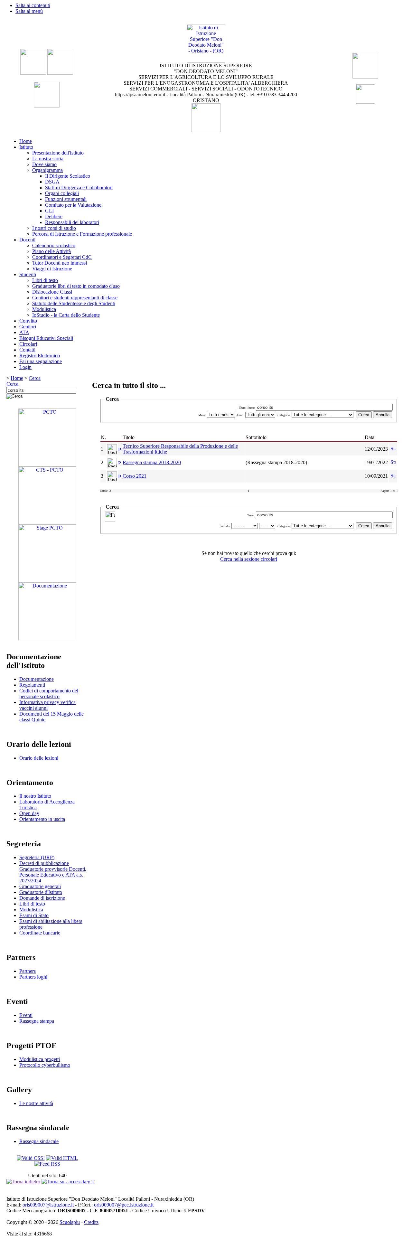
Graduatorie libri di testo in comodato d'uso (76, 286)
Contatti (27, 349)
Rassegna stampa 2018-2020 (152, 462)
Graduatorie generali (40, 886)
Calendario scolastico (53, 245)
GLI (49, 210)
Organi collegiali (62, 193)
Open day (29, 813)
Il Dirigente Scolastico (67, 176)
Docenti (27, 239)
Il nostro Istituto (35, 796)
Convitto (28, 321)
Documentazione (36, 679)
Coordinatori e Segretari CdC (62, 257)
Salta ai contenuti (32, 5)
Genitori (27, 326)
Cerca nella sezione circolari (248, 559)
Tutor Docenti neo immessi (59, 263)
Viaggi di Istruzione (52, 268)
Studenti (27, 274)
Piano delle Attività (51, 251)
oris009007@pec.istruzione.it (124, 1204)
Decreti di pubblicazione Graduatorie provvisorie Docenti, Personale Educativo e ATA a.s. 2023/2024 (52, 871)
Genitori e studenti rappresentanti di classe (74, 297)
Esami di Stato (34, 915)
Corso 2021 (134, 476)
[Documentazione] (47, 638)
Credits (91, 1222)
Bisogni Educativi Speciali (46, 338)
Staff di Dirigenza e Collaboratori (79, 187)
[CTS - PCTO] (47, 522)
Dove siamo (44, 164)
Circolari (28, 344)
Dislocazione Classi (52, 292)
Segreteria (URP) (36, 857)
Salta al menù (29, 11)
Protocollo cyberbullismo (44, 1065)
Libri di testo (45, 280)
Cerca (35, 378)
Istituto (26, 147)
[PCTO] (47, 464)
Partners (27, 971)
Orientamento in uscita (42, 819)
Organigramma (47, 170)
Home (25, 141)
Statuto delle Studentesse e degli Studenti (73, 303)
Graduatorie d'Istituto (40, 892)
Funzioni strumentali (66, 199)
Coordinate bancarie (39, 932)
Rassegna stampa (36, 1021)
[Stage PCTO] (47, 580)
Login (25, 367)
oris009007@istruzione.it (48, 1204)
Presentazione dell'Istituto (58, 152)
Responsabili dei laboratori (72, 222)
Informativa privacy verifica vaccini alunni (47, 705)
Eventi (26, 1015)
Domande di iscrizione (42, 898)
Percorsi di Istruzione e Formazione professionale (82, 234)
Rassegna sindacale (39, 1141)
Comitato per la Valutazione (73, 205)
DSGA (52, 181)
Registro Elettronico (39, 355)
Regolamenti (32, 685)
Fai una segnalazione (40, 361)
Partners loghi (33, 977)
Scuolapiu (70, 1222)
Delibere (53, 216)
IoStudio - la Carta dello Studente (66, 315)
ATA (24, 332)
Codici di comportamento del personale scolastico (48, 693)
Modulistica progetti (39, 1059)
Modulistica (44, 309)
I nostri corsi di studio (54, 228)
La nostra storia (47, 158)
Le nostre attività (36, 1103)
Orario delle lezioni (38, 758)
